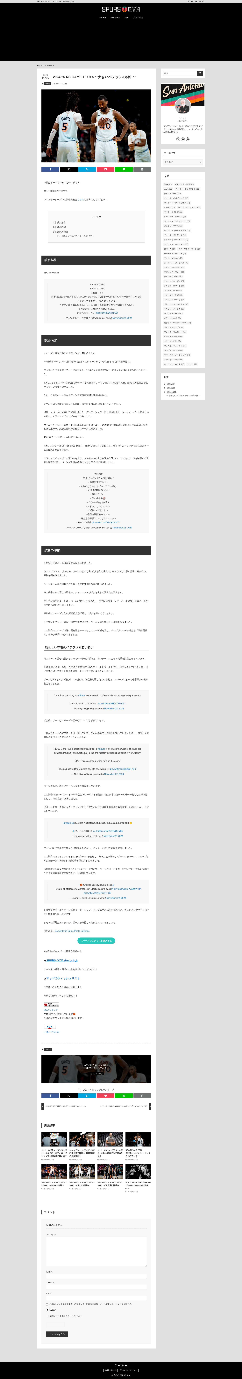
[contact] (199, 1)
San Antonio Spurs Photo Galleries (72, 931)
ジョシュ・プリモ (173, 226)
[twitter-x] (188, 1)
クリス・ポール (172, 194)
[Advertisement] (121, 41)
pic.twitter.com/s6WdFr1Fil (123, 769)
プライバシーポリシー (128, 1370)
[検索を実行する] (200, 73)
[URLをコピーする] (142, 169)
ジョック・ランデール (175, 235)
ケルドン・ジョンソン (189, 207)
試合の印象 (62, 232)
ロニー (192, 364)
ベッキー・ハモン (173, 337)
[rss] (196, 1)
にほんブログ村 (51, 1032)
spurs (168, 189)
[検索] (203, 1)
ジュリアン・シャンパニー (177, 221)
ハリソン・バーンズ (174, 309)
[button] (50, 169)
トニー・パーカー (173, 290)
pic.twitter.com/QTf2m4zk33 (97, 893)
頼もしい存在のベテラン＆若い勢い (77, 236)
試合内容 (61, 227)
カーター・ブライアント (187, 189)
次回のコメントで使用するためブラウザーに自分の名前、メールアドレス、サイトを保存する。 (91, 1304)
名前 (49, 1272)
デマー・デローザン (174, 281)
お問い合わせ (110, 1370)
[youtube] (192, 1)
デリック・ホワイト (174, 286)
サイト (49, 1293)
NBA (168, 184)
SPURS (47, 83)
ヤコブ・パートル (173, 350)
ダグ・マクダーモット (189, 249)
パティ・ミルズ (172, 318)
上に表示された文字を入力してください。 (64, 1316)
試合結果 (61, 222)
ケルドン (169, 207)
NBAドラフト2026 (184, 184)
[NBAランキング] (51, 1006)
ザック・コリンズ (173, 212)
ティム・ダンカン (173, 258)
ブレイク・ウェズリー (175, 332)
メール (50, 1282)
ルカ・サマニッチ (173, 360)
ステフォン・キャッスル (176, 244)
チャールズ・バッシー (175, 253)
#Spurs (81, 695)
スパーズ (169, 249)
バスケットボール (173, 313)
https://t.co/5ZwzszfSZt (107, 313)
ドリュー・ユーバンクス (176, 304)
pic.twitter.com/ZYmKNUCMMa (108, 831)
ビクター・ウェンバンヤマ (177, 323)
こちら (80, 199)
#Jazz (132, 889)
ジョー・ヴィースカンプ (176, 240)
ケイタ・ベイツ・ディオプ (177, 203)
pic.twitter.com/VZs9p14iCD (105, 522)
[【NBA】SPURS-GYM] (121, 9)
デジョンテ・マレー (174, 272)
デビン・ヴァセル (173, 277)
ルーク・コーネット (174, 364)
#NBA (138, 889)
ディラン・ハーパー (174, 267)
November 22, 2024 (122, 318)
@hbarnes (68, 823)
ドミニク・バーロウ (174, 300)
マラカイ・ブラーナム (175, 346)
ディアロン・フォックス (176, 263)
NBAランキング (50, 1010)
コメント (51, 1234)
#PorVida (116, 889)
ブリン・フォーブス (173, 327)
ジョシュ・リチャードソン (177, 230)
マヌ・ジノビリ (172, 341)
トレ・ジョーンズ (173, 295)
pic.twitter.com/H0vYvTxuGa (111, 703)
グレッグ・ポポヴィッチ (176, 198)
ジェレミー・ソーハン (175, 217)
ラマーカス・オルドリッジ (177, 355)
